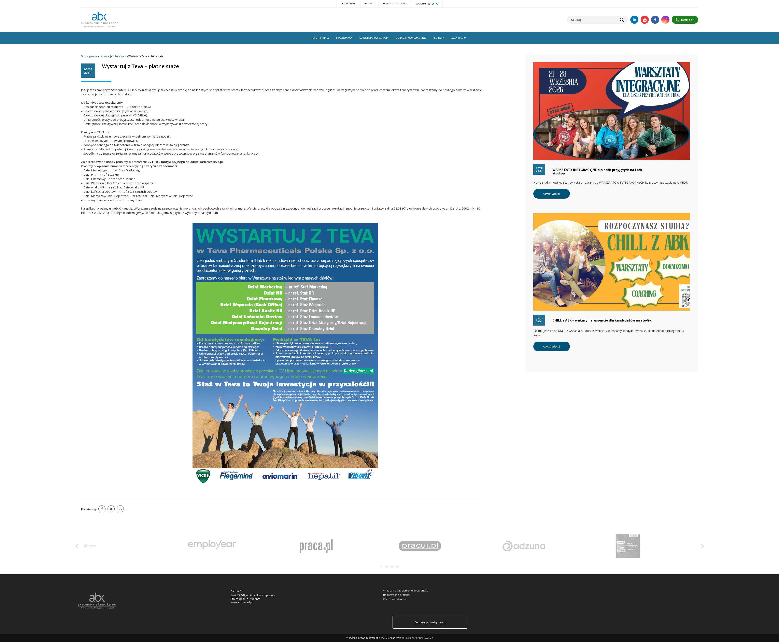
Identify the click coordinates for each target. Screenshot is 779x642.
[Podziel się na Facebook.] (101, 508)
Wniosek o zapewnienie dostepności (405, 590)
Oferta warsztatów (394, 599)
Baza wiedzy (459, 38)
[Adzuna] (316, 545)
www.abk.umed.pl (242, 602)
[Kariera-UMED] (523, 545)
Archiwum (120, 56)
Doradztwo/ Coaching (411, 38)
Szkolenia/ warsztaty (374, 38)
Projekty (438, 38)
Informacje (106, 56)
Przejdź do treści (395, 3)
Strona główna (89, 56)
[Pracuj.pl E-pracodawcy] (420, 545)
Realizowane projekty (396, 595)
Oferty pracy (320, 38)
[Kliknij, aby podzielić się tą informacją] (111, 508)
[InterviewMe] (627, 545)
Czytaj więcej (551, 194)
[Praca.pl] (108, 545)
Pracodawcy (344, 38)
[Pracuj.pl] (212, 545)
